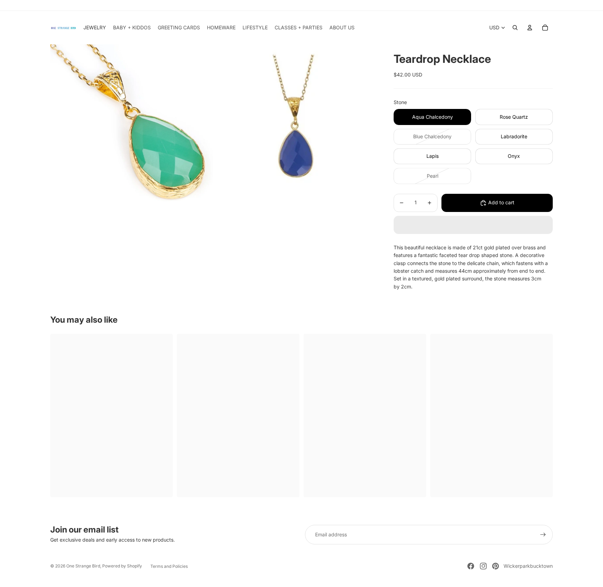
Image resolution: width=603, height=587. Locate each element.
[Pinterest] (495, 566)
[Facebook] (471, 566)
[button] (473, 225)
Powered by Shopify (122, 565)
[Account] (529, 27)
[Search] (515, 27)
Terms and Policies (169, 566)
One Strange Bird (83, 565)
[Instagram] (483, 566)
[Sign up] (543, 534)
